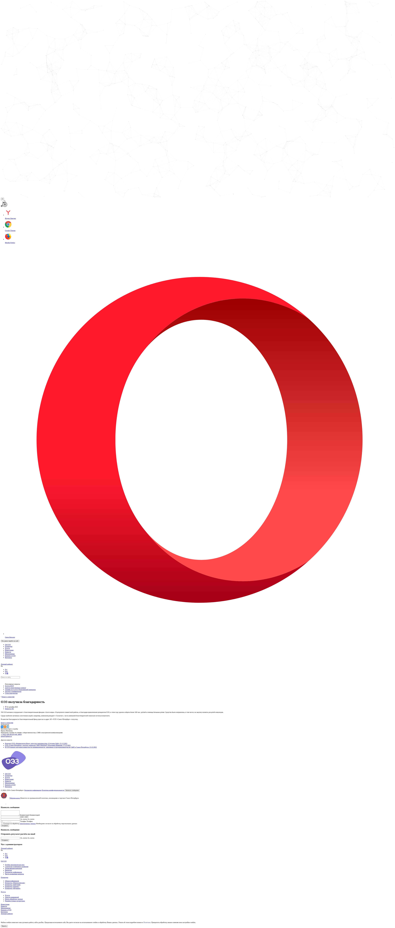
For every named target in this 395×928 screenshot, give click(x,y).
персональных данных (28, 823)
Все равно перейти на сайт (10, 641)
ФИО (22, 817)
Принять (4, 926)
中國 (6, 673)
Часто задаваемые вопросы (14, 874)
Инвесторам (9, 650)
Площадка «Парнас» (12, 886)
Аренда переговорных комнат (15, 688)
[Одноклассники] (5, 727)
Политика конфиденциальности (53, 790)
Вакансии (8, 870)
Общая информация (12, 881)
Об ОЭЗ (8, 644)
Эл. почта (23, 819)
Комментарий (25, 815)
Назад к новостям (8, 697)
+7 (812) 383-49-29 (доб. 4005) (11, 734)
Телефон (23, 821)
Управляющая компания (13, 868)
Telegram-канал (14, 798)
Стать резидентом (11, 693)
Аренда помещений (12, 897)
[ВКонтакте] (2, 727)
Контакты (8, 657)
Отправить (5, 825)
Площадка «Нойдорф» (13, 885)
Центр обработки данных (14, 899)
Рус (6, 669)
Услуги (7, 648)
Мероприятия (10, 654)
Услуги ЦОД (9, 686)
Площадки (8, 646)
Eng (6, 671)
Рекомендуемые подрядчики (15, 901)
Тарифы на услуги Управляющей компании (20, 689)
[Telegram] (8, 727)
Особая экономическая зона (14, 865)
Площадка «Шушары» (13, 888)
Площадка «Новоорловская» (15, 883)
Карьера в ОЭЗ (10, 656)
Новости (8, 652)
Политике (146, 922)
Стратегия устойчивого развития (16, 866)
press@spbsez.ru (6, 736)
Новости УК (9, 709)
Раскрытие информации (32, 790)
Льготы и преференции (13, 691)
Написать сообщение (72, 790)
